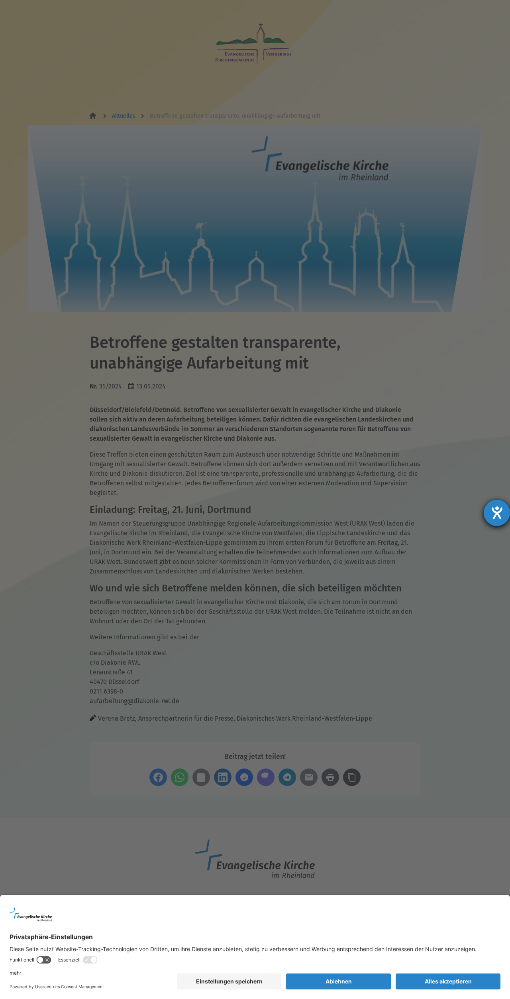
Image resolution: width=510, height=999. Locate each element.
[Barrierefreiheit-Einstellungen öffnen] (497, 513)
